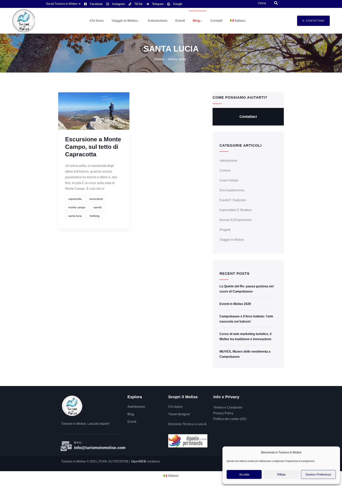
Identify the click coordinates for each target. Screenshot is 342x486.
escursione (96, 198)
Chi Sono (97, 20)
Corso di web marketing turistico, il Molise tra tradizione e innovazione (245, 336)
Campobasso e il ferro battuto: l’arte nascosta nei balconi (246, 319)
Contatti (216, 20)
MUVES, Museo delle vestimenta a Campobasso (244, 354)
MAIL (78, 442)
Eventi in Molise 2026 (235, 304)
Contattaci (248, 117)
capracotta (75, 198)
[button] (313, 21)
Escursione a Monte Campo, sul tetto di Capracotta (93, 147)
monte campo (77, 207)
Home (159, 59)
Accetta (244, 474)
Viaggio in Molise (124, 20)
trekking (95, 215)
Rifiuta (281, 474)
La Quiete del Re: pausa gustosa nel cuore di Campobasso (246, 289)
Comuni (225, 170)
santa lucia (75, 215)
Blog (196, 20)
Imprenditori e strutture (235, 210)
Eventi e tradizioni (232, 200)
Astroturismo (157, 20)
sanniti (97, 207)
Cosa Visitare (228, 180)
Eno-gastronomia (231, 190)
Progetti (224, 229)
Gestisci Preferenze (318, 474)
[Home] (24, 21)
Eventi (180, 20)
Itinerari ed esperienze (235, 220)
